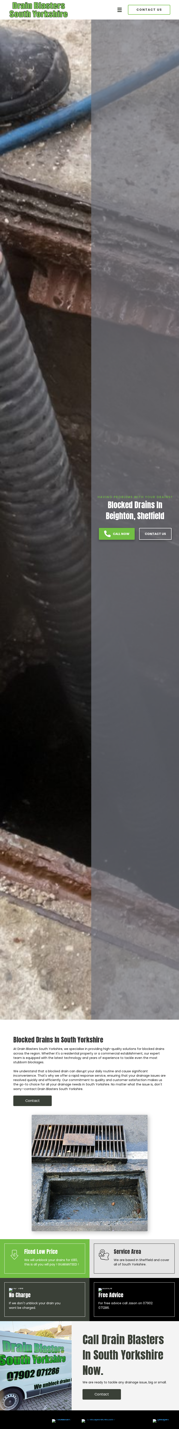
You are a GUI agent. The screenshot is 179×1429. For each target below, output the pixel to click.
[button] (32, 1101)
